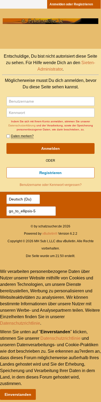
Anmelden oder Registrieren (71, 4)
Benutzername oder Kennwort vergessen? (51, 185)
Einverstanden (18, 394)
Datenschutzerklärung (22, 125)
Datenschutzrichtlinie (20, 323)
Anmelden (50, 148)
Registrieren (50, 173)
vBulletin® (49, 233)
